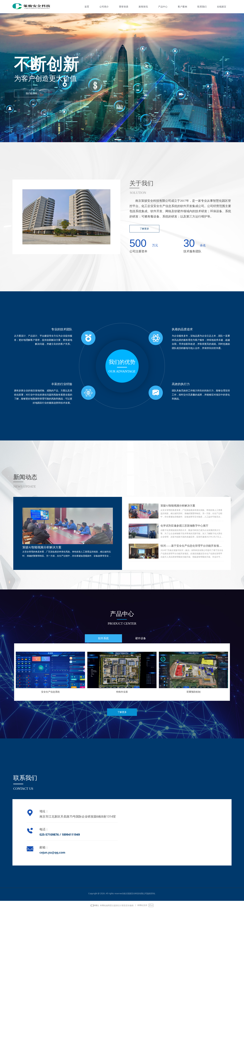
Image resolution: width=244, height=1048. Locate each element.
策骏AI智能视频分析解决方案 (178, 505)
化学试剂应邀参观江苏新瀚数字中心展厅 (184, 525)
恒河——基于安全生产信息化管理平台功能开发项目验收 (191, 546)
